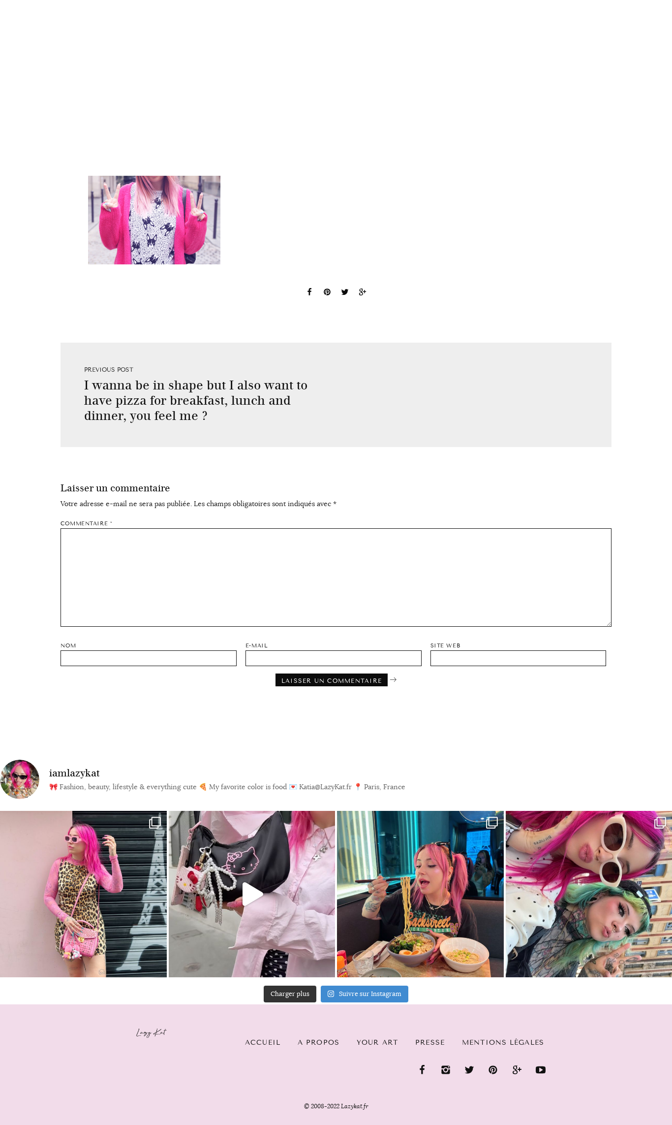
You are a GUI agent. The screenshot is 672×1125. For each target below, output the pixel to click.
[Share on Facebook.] (309, 293)
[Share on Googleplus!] (362, 293)
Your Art (377, 1042)
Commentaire (86, 523)
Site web (445, 646)
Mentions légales (503, 1042)
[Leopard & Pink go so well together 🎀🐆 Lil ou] (83, 894)
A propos (318, 1042)
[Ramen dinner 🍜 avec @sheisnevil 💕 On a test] (420, 894)
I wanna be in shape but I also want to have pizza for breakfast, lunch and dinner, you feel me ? (195, 400)
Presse (609, 5)
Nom (68, 646)
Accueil (262, 1042)
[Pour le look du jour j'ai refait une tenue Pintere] (252, 894)
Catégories (44, 15)
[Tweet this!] (345, 293)
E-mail (256, 646)
